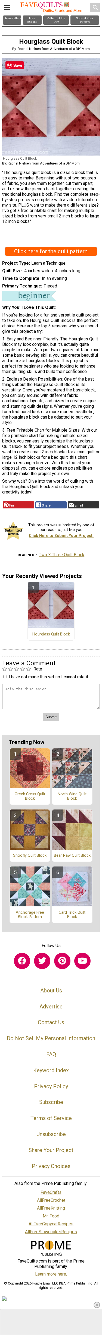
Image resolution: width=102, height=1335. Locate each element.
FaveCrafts (51, 1192)
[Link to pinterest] (62, 961)
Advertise (51, 1006)
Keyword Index (51, 1070)
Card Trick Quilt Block (72, 914)
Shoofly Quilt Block (30, 855)
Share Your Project (51, 1150)
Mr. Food (51, 1216)
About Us (51, 990)
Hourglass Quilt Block (51, 634)
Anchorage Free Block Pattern (30, 914)
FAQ (51, 1054)
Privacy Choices (51, 1166)
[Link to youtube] (82, 961)
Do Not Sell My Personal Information (51, 1038)
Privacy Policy (51, 1086)
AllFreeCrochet (51, 1200)
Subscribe (51, 1102)
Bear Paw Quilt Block (72, 855)
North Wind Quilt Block (72, 796)
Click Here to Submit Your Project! (61, 535)
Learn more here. (51, 1274)
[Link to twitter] (42, 961)
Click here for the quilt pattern (51, 251)
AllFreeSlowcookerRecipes (51, 1231)
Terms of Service (51, 1118)
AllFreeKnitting (51, 1208)
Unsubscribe (51, 1134)
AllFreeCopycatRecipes (51, 1223)
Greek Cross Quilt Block (30, 796)
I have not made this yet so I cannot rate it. (49, 676)
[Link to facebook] (22, 961)
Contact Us (51, 1022)
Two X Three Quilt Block (61, 554)
